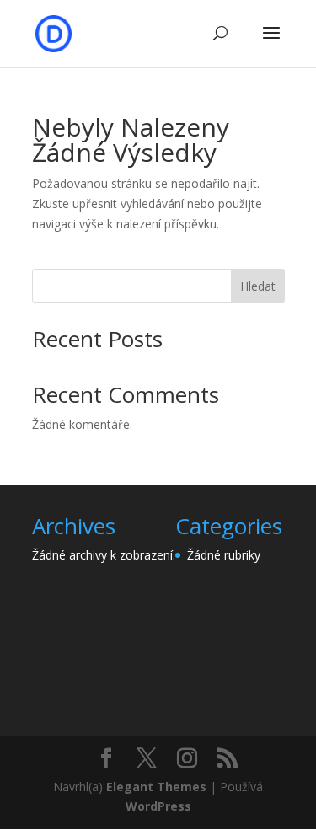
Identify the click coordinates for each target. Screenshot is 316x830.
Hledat (258, 286)
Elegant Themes (156, 787)
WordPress (158, 806)
